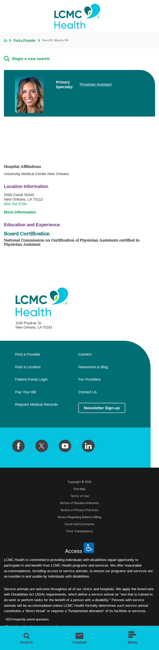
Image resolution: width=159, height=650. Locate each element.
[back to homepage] (5, 40)
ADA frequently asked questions (27, 619)
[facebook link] (18, 446)
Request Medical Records (36, 405)
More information (20, 212)
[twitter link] (41, 446)
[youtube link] (65, 446)
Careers (85, 354)
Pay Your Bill (25, 392)
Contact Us (87, 392)
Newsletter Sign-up (102, 408)
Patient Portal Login (31, 380)
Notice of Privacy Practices (79, 510)
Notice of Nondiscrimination (79, 503)
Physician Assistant (96, 84)
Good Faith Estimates (80, 524)
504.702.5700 (15, 204)
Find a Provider (24, 40)
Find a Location (28, 367)
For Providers (89, 380)
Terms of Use (79, 496)
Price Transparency (79, 531)
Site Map (79, 489)
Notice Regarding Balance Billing (79, 517)
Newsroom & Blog (93, 367)
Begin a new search (31, 59)
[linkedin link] (88, 446)
